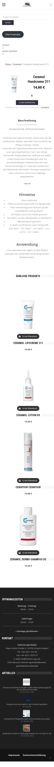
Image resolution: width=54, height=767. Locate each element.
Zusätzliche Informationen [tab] (27, 129)
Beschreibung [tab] (27, 120)
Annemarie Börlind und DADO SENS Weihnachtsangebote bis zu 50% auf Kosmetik (27, 689)
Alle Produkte (12, 34)
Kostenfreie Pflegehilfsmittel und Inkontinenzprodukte (27, 719)
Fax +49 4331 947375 (27, 655)
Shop (8, 64)
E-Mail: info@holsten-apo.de (27, 658)
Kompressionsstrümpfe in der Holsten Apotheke (27, 704)
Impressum (14, 755)
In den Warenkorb (27, 103)
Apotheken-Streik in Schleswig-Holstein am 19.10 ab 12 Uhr (27, 734)
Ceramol (17, 64)
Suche (8, 23)
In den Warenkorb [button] (30, 336)
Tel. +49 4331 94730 (27, 651)
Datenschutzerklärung (34, 755)
